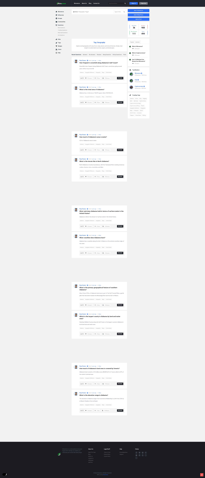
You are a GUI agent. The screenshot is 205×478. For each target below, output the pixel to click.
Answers (85, 54)
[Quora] (136, 458)
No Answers (92, 54)
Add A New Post (138, 15)
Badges (61, 37)
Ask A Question (138, 10)
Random (99, 54)
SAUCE (141, 110)
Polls (124, 54)
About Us (84, 3)
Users (61, 39)
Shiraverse (77, 3)
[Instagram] (136, 455)
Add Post (90, 462)
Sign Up (143, 3)
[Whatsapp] (146, 455)
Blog (90, 3)
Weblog (144, 115)
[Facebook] (136, 453)
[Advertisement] (99, 27)
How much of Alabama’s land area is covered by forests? (99, 368)
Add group (62, 14)
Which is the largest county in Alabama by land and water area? (100, 318)
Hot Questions (65, 32)
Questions (62, 20)
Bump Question (107, 54)
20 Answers (137, 55)
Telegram (132, 115)
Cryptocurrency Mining (134, 105)
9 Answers (137, 63)
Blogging (145, 98)
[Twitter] (139, 453)
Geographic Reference (89, 72)
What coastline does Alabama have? (92, 238)
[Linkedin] (142, 453)
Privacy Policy (107, 454)
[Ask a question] (201, 474)
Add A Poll (139, 19)
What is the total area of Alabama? (91, 89)
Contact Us (96, 3)
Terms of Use (107, 452)
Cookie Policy (107, 456)
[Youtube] (146, 453)
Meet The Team (92, 452)
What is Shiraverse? (137, 46)
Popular (132, 42)
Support (121, 454)
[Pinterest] (139, 455)
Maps (100, 60)
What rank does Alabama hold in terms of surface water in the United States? (101, 212)
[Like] (81, 78)
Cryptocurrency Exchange (135, 103)
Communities (63, 18)
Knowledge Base (123, 452)
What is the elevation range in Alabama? (93, 395)
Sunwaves (139, 112)
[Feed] (142, 455)
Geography (98, 72)
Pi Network (136, 110)
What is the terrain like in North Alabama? (94, 161)
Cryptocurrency (139, 86)
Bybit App (136, 100)
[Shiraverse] (64, 3)
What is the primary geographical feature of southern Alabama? (98, 289)
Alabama (82, 72)
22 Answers (137, 48)
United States (108, 72)
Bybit (131, 100)
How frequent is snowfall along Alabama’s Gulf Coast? (98, 63)
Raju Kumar (82, 60)
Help (136, 79)
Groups (61, 16)
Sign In (134, 3)
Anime (136, 98)
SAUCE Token (133, 112)
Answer (120, 78)
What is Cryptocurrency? (138, 53)
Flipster (142, 105)
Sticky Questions (117, 54)
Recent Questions (76, 54)
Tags (61, 35)
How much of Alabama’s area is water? (93, 137)
